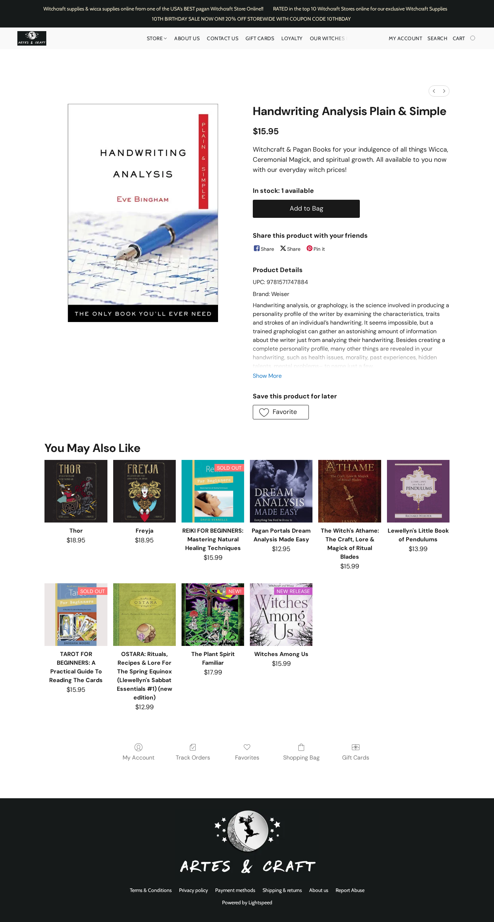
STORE (155, 38)
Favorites (247, 757)
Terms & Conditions (151, 890)
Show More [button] (267, 376)
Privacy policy (193, 890)
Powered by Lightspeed (247, 902)
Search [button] (437, 38)
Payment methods (235, 890)
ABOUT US (187, 38)
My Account (138, 757)
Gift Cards (260, 38)
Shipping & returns (282, 890)
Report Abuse (350, 890)
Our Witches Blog (335, 38)
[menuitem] (434, 91)
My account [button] (405, 38)
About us (318, 890)
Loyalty (292, 38)
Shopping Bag (301, 757)
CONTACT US (222, 38)
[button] (31, 38)
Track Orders (193, 757)
